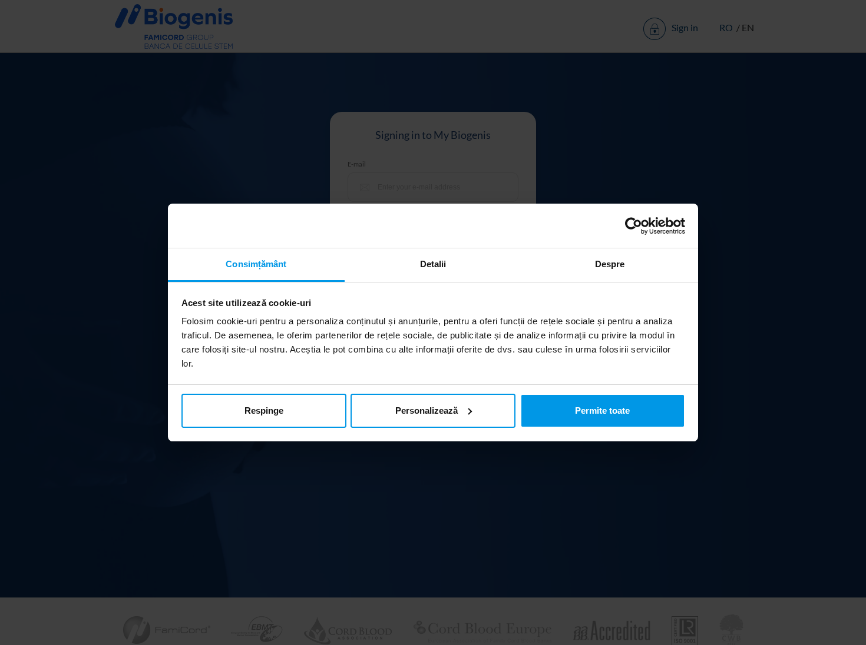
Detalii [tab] (433, 264)
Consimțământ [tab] (256, 264)
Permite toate (602, 410)
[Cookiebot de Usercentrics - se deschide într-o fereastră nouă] (633, 226)
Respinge (263, 410)
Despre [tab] (610, 264)
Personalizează (426, 410)
